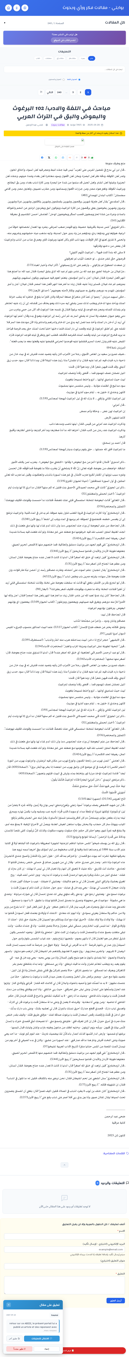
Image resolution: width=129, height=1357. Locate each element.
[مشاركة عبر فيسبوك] (42, 157)
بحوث (83, 58)
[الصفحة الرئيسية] (8, 7)
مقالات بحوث (58, 125)
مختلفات (48, 58)
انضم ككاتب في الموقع (65, 40)
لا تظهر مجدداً (19, 1349)
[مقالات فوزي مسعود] (24, 7)
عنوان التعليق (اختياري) (113, 1260)
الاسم (121, 1230)
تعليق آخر (13, 1338)
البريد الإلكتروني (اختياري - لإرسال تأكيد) (97, 1249)
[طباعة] (63, 157)
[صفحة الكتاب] (16, 7)
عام (91, 58)
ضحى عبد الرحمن (34, 125)
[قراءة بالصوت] (70, 157)
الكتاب (38, 58)
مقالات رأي (60, 58)
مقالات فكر (72, 58)
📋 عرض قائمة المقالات (64, 1350)
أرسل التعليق (115, 1300)
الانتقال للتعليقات (40, 1338)
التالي (50, 92)
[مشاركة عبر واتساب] (56, 157)
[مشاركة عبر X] (49, 157)
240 (59, 92)
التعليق (120, 1273)
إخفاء (47, 1349)
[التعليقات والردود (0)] (77, 157)
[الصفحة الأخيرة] (41, 92)
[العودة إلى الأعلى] (64, 1165)
